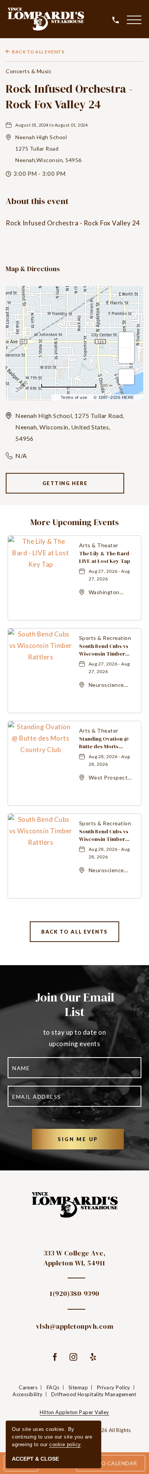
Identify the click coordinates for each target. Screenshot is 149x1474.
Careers (28, 1387)
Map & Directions (33, 268)
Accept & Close (35, 1459)
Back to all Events (38, 52)
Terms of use (74, 397)
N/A (21, 455)
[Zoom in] (126, 339)
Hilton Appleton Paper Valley (74, 1412)
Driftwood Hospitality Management (93, 1394)
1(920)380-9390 (74, 1293)
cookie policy (65, 1444)
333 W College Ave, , (74, 1258)
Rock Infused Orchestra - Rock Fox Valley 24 (69, 96)
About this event (37, 201)
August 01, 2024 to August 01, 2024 (51, 124)
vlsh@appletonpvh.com (74, 1326)
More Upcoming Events (74, 522)
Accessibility (27, 1394)
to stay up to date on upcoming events (74, 1038)
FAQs (53, 1387)
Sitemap (78, 1387)
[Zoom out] (126, 355)
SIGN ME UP (91, 1139)
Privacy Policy (113, 1387)
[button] (134, 19)
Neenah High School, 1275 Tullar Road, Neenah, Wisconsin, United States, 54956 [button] (69, 427)
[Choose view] (126, 376)
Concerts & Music (29, 71)
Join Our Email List (74, 1004)
